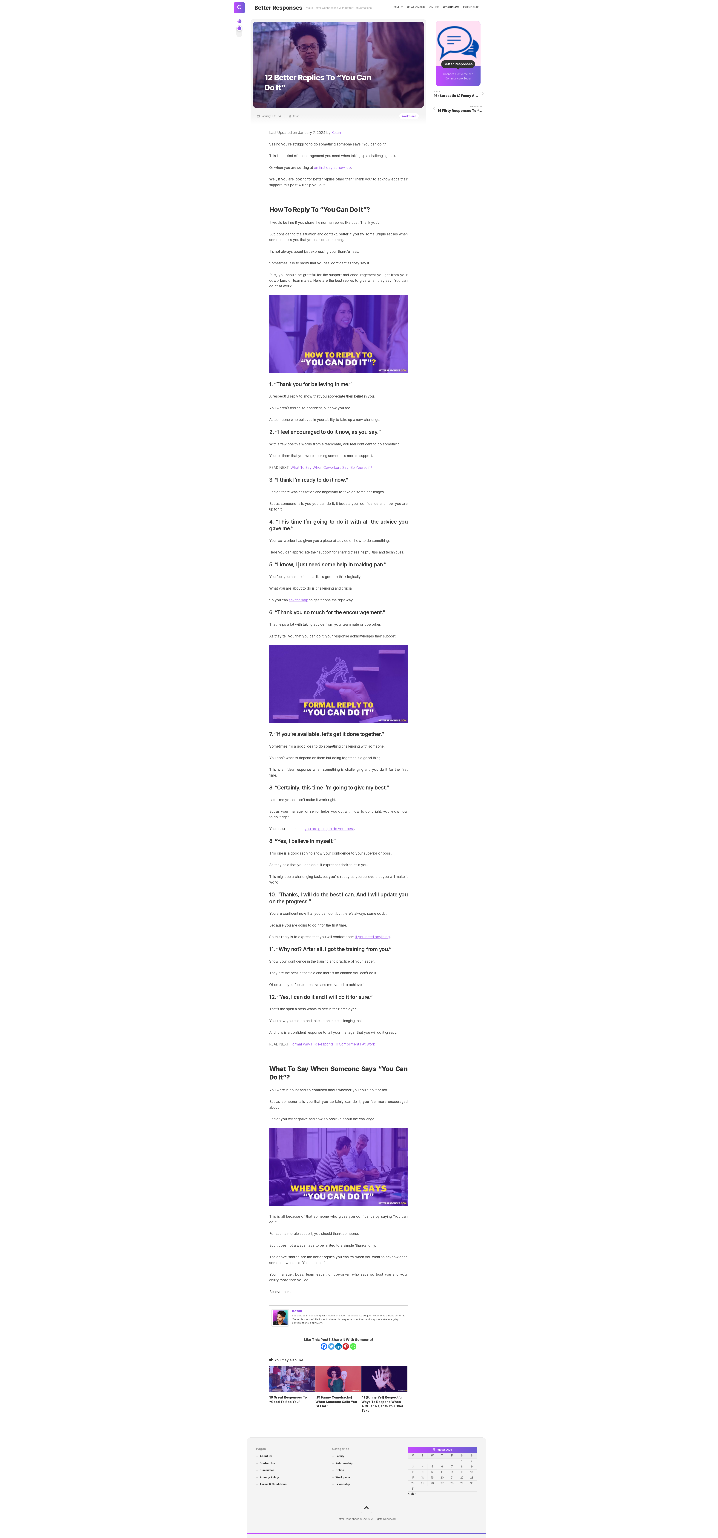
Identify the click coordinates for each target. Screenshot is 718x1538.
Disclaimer (267, 1470)
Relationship (416, 7)
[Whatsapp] (353, 1346)
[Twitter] (331, 1346)
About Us (266, 1456)
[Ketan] (280, 1325)
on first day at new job (332, 167)
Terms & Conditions (273, 1484)
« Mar (412, 1493)
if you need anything (372, 937)
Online (434, 7)
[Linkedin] (338, 1346)
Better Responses (278, 7)
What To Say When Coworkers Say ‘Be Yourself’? (331, 467)
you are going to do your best (329, 829)
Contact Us (267, 1463)
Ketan (295, 116)
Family (398, 7)
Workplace (451, 7)
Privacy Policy (269, 1477)
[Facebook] (324, 1346)
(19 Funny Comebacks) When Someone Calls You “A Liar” (336, 1402)
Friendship (471, 7)
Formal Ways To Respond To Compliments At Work (333, 1044)
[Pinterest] (346, 1346)
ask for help (298, 600)
